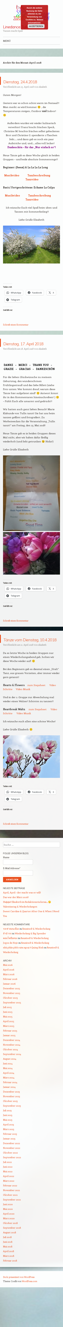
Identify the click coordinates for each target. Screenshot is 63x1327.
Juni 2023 (7, 1147)
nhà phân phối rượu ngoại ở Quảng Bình (23, 979)
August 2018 (9, 1264)
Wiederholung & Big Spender (30, 965)
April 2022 (8, 1208)
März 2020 (9, 1250)
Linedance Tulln (16, 26)
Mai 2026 (8, 997)
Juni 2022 (7, 1198)
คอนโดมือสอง (10, 970)
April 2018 (8, 1283)
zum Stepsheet (36, 717)
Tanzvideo (31, 187)
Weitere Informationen (35, 21)
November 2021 (11, 1222)
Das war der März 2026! (16, 929)
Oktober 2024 (10, 1081)
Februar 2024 (10, 1114)
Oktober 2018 (10, 1255)
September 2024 (12, 1086)
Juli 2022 (7, 1194)
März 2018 (8, 1288)
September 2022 (12, 1189)
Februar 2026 (10, 1011)
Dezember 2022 (11, 1175)
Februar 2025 (10, 1062)
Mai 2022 (7, 1203)
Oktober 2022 (10, 1184)
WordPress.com (29, 1313)
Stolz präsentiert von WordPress (18, 1309)
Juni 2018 (7, 1274)
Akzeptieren (36, 26)
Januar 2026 (9, 1015)
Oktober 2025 (10, 1029)
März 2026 (8, 1006)
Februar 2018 (10, 1292)
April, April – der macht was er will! (22, 924)
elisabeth (43, 94)
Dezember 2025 (11, 1020)
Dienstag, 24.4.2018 (18, 84)
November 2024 (11, 1076)
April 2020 (8, 1245)
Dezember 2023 (11, 1123)
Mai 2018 (7, 1278)
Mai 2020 (8, 1241)
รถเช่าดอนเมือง (11, 960)
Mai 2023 (7, 1152)
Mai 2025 (7, 1048)
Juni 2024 (7, 1095)
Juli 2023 (7, 1142)
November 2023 (11, 1128)
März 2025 (8, 1058)
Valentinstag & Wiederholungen (20, 938)
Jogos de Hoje (10, 975)
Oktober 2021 (10, 1227)
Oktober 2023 (10, 1133)
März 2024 (8, 1109)
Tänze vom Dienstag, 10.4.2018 (19, 662)
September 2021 (12, 1231)
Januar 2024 (9, 1119)
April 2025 (8, 1053)
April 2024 (8, 1105)
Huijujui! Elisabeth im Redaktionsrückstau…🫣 (27, 934)
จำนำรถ (7, 965)
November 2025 (11, 1025)
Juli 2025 (7, 1039)
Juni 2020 (8, 1236)
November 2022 (11, 1180)
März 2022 (8, 1213)
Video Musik (23, 721)
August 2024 (9, 1091)
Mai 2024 (7, 1100)
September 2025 (12, 1034)
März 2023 (8, 1161)
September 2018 (12, 1259)
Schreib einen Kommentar (15, 332)
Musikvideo (11, 183)
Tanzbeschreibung (38, 183)
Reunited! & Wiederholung (36, 960)
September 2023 (12, 1137)
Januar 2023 (9, 1170)
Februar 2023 (10, 1166)
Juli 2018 (7, 1269)
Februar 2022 (10, 1217)
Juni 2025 (7, 1044)
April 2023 (8, 1156)
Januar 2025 (9, 1067)
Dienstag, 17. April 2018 (30, 354)
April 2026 (8, 1001)
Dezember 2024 (11, 1072)
